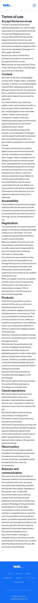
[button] (34, 5)
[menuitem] (9, 573)
